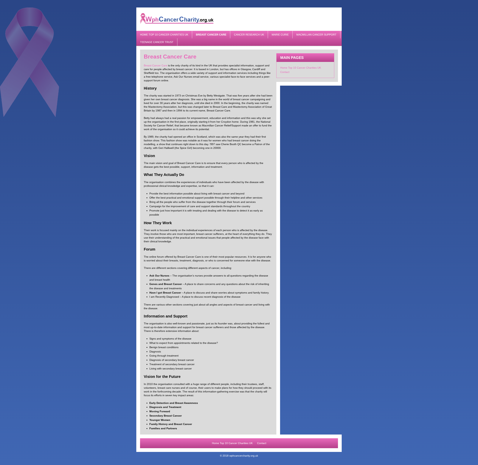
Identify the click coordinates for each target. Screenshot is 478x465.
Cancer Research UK (249, 34)
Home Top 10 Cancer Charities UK (164, 34)
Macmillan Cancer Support (316, 34)
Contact (284, 71)
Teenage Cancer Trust (156, 42)
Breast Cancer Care (211, 34)
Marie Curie (280, 34)
